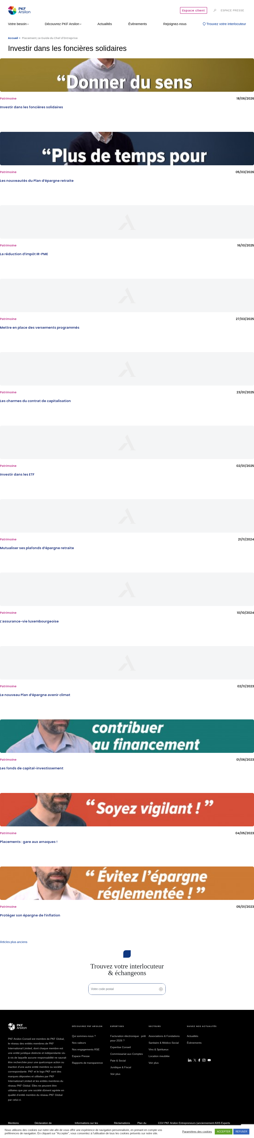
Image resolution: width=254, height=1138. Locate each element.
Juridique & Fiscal (120, 1067)
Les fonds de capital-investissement (31, 768)
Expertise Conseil (120, 1047)
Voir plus (115, 1073)
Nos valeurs (79, 1042)
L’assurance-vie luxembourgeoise (29, 621)
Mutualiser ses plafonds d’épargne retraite (37, 548)
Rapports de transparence (87, 1062)
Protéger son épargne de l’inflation (30, 915)
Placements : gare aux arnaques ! (28, 842)
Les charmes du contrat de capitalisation (35, 401)
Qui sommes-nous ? (84, 1036)
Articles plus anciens (13, 942)
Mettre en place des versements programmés (39, 327)
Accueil (13, 38)
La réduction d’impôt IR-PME (24, 254)
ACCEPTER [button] (223, 1131)
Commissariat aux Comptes (126, 1053)
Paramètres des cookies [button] (197, 1131)
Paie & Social (118, 1060)
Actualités (192, 1036)
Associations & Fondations (164, 1036)
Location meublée (159, 1056)
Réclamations (122, 1122)
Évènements (194, 1042)
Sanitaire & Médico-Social (164, 1042)
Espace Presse (81, 1056)
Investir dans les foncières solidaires (31, 107)
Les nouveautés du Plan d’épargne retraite (37, 180)
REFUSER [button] (241, 1131)
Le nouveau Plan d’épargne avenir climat (35, 695)
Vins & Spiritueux (158, 1049)
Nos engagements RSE (85, 1049)
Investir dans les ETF (17, 474)
